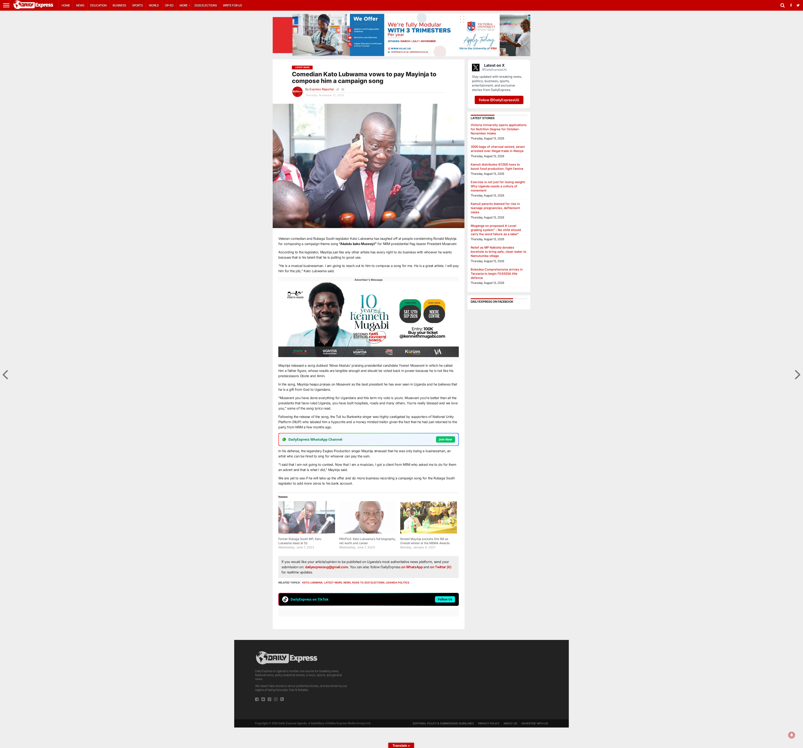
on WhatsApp (412, 567)
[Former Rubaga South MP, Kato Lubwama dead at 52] (306, 517)
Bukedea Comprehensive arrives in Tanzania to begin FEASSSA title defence (497, 274)
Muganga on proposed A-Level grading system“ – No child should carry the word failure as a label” (496, 230)
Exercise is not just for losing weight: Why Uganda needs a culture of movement (498, 186)
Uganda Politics (397, 582)
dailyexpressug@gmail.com (326, 567)
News (80, 5)
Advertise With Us (534, 723)
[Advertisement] (401, 679)
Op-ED (169, 5)
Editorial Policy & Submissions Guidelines (443, 723)
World (154, 5)
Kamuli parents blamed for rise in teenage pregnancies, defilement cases (495, 208)
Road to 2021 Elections (368, 582)
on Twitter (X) (440, 567)
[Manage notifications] (791, 735)
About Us (510, 723)
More (184, 5)
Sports (137, 5)
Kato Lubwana (312, 582)
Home (66, 5)
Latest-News (333, 582)
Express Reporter (321, 89)
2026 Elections (205, 5)
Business (119, 5)
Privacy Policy (488, 723)
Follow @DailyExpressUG (499, 100)
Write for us (232, 5)
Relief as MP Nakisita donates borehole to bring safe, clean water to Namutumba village (498, 252)
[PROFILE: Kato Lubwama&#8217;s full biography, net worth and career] (367, 517)
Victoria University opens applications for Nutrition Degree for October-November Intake (499, 129)
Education (98, 5)
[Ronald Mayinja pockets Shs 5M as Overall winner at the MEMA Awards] (428, 517)
